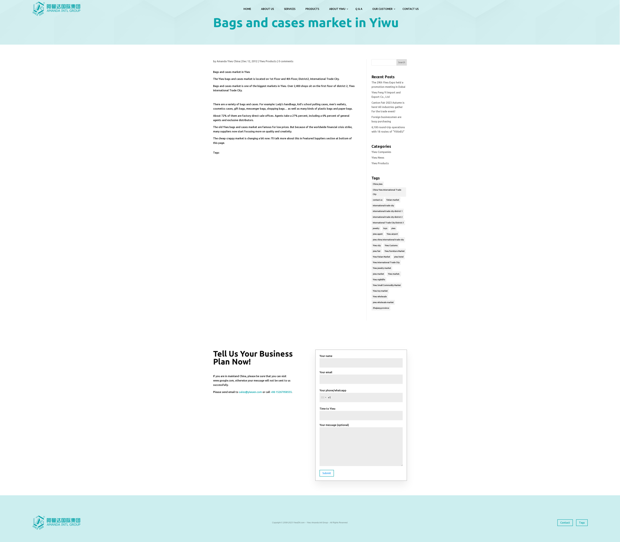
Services (289, 8)
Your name (326, 355)
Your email (326, 372)
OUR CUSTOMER (382, 8)
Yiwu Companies (381, 151)
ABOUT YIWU (337, 8)
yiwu (393, 228)
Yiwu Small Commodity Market (387, 285)
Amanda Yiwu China (228, 61)
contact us (377, 200)
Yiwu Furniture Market (395, 251)
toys (385, 228)
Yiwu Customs (391, 245)
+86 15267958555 (281, 392)
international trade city (383, 205)
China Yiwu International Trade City (387, 192)
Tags (582, 522)
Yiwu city (377, 245)
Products (312, 8)
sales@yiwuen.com (250, 392)
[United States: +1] (323, 397)
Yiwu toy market (380, 291)
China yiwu (377, 184)
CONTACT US (411, 8)
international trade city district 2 (388, 217)
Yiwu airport (392, 234)
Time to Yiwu (327, 408)
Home (247, 8)
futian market (393, 200)
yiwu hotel (398, 257)
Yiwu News (378, 157)
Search (401, 62)
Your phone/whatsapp (333, 390)
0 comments (286, 61)
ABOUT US (267, 8)
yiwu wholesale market (383, 302)
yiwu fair (377, 251)
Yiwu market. (394, 274)
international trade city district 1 (388, 211)
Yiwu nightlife (379, 280)
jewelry (376, 228)
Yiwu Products (268, 61)
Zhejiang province (381, 308)
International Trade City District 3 (388, 223)
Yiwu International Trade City (386, 262)
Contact (565, 522)
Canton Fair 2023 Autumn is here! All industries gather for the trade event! (388, 107)
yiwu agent (378, 234)
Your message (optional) (334, 425)
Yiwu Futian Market (381, 257)
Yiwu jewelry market (382, 268)
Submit (326, 473)
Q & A (358, 8)
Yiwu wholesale (380, 296)
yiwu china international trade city (388, 240)
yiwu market (378, 274)
